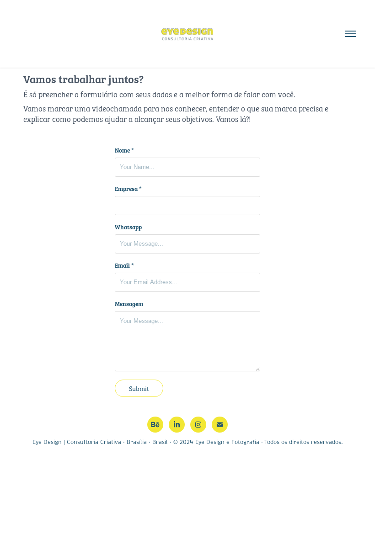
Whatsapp (128, 227)
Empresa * (128, 188)
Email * (124, 265)
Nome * (124, 150)
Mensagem (129, 303)
